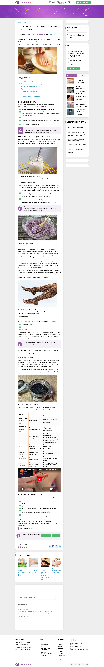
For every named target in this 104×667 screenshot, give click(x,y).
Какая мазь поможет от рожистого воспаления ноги (81, 97)
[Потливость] (57, 10)
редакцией (31, 528)
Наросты (60, 644)
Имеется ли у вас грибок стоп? (77, 31)
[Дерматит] (47, 10)
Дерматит (60, 649)
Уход (59, 659)
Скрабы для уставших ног (28, 89)
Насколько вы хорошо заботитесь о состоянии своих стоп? (77, 35)
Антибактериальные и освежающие (30, 86)
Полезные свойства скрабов (28, 81)
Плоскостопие (61, 651)
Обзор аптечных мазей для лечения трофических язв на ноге (56, 571)
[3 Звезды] (23, 547)
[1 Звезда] (18, 547)
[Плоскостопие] (76, 10)
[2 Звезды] (20, 547)
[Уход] (66, 10)
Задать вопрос (46, 535)
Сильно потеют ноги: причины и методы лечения (76, 140)
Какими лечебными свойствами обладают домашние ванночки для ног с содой (45, 574)
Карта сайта (43, 655)
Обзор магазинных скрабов (28, 94)
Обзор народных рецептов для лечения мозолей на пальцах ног (76, 127)
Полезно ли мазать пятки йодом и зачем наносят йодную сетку (81, 104)
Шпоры (60, 646)
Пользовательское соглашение (45, 649)
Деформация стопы (61, 656)
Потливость (61, 653)
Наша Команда (44, 644)
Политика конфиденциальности (46, 653)
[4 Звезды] (25, 547)
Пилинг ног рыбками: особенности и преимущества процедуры (21, 572)
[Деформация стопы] (86, 10)
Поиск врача (56, 535)
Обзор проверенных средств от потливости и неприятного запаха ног (77, 145)
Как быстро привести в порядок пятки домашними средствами (81, 112)
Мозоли (60, 642)
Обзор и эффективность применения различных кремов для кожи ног (80, 90)
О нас (41, 642)
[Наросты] (27, 10)
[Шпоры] (37, 10)
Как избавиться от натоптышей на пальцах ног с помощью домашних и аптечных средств (77, 134)
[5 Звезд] (27, 547)
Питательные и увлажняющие (29, 91)
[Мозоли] (17, 10)
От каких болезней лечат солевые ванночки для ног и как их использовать (81, 81)
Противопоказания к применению (30, 96)
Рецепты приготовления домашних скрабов (33, 84)
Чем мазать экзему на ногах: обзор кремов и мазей (33, 570)
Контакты (42, 646)
